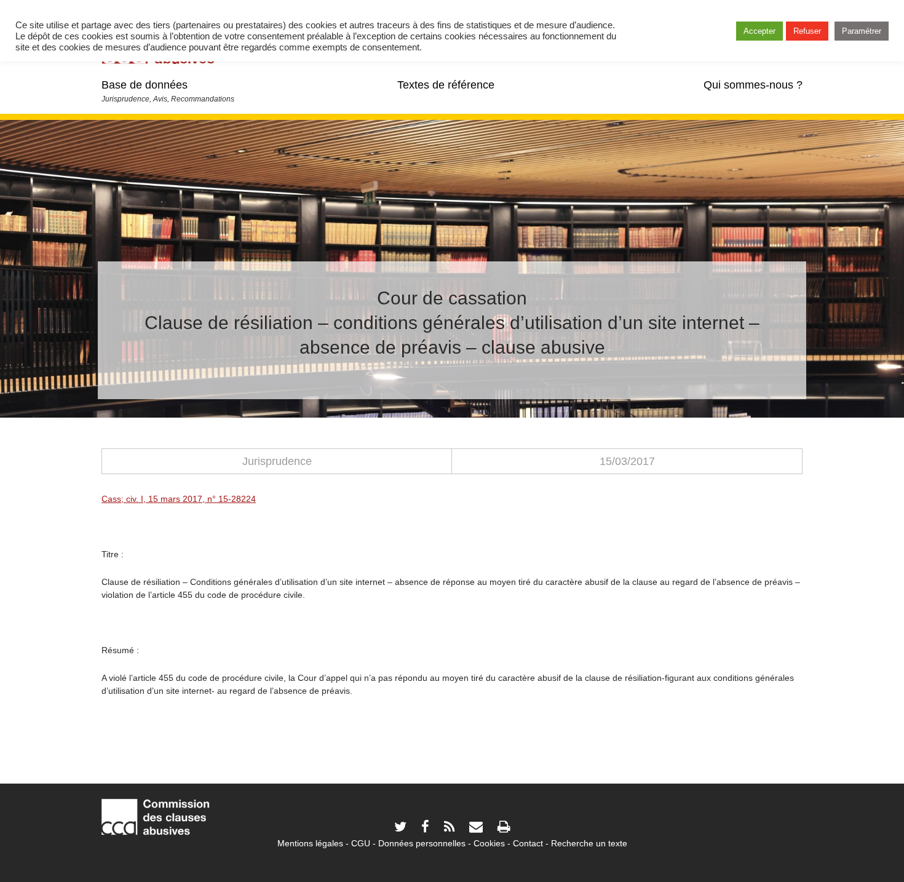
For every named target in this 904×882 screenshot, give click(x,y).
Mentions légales (310, 843)
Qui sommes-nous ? (753, 85)
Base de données (144, 85)
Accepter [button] (759, 31)
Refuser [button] (807, 31)
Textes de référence (445, 85)
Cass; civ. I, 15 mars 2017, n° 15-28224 (178, 499)
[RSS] (449, 828)
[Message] (476, 828)
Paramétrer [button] (861, 31)
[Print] (504, 828)
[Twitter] (400, 828)
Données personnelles (422, 843)
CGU (360, 843)
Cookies (489, 843)
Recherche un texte (589, 843)
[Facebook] (425, 828)
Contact (528, 843)
